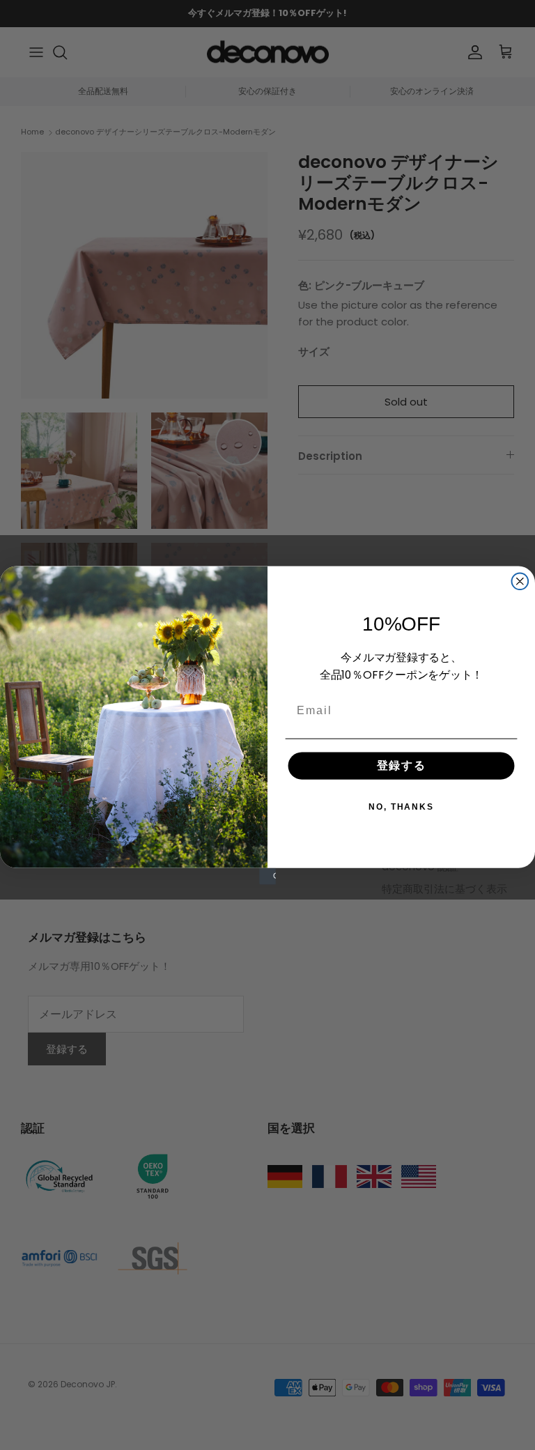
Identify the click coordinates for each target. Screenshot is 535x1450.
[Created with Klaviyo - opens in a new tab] (267, 875)
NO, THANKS (401, 807)
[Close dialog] (520, 581)
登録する (401, 765)
